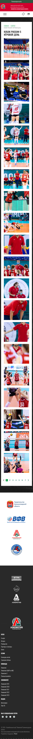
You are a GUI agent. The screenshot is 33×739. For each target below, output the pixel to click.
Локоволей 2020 (5, 687)
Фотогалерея (4, 703)
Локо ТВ (3, 706)
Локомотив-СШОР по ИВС (7, 671)
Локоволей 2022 (5, 692)
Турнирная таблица (6, 660)
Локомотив (3, 668)
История (3, 641)
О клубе (3, 638)
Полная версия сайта (16, 1)
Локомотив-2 (4, 673)
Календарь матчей (5, 657)
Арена (2, 649)
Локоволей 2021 (5, 689)
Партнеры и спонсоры (6, 647)
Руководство (4, 644)
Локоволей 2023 (5, 695)
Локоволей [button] (4, 680)
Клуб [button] (2, 634)
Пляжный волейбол (6, 676)
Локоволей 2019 (5, 684)
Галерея (13, 26)
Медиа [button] (3, 699)
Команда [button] (4, 664)
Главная (6, 26)
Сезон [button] (3, 653)
